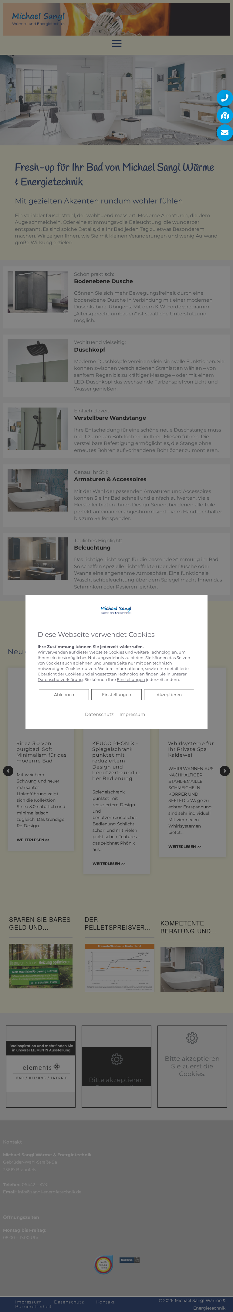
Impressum (132, 714)
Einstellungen (116, 694)
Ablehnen (64, 694)
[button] (225, 98)
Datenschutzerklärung (60, 679)
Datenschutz (99, 714)
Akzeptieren (169, 694)
